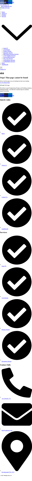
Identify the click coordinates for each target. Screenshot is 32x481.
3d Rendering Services (9, 60)
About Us (4, 13)
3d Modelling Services (9, 61)
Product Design (7, 51)
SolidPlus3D (5, 64)
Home (3, 12)
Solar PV (5, 48)
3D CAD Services (8, 58)
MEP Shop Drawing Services (11, 54)
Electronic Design (8, 52)
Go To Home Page (5, 82)
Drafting (4, 15)
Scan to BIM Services (9, 57)
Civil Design (6, 49)
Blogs (3, 63)
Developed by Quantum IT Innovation (7, 478)
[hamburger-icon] (0, 9)
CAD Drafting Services (9, 55)
